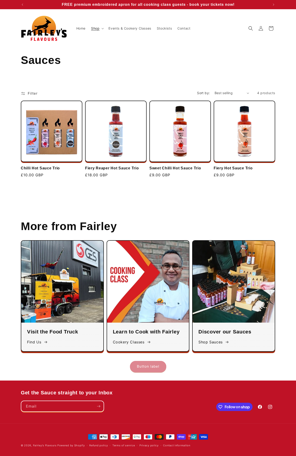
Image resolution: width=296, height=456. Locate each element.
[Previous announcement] (22, 4)
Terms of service (123, 445)
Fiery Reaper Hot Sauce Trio (112, 168)
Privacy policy (149, 445)
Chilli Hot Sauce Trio (40, 168)
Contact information (176, 445)
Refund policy (98, 445)
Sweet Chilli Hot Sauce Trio (175, 168)
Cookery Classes (129, 342)
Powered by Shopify (71, 445)
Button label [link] (148, 366)
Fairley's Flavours (45, 445)
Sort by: (203, 93)
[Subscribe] (98, 406)
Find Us (34, 342)
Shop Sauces (210, 342)
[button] (97, 28)
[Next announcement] (273, 4)
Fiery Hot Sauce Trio (233, 168)
